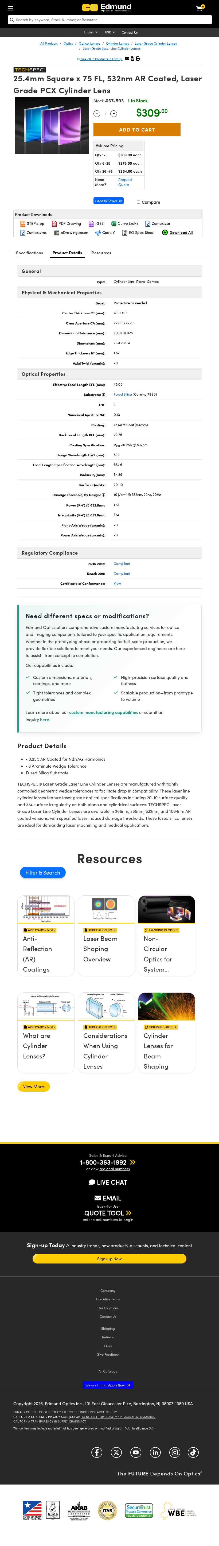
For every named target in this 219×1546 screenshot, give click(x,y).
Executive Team (108, 1299)
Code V (108, 232)
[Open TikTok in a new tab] (193, 1454)
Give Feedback (108, 1354)
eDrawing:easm (74, 232)
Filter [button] (32, 872)
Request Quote (125, 182)
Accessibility (107, 1412)
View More (33, 1086)
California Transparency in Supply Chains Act (49, 1421)
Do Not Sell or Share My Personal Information (118, 1417)
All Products (49, 43)
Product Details (67, 252)
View (117, 583)
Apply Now (105, 1385)
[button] (132, 58)
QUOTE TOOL (104, 1212)
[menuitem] (12, 7)
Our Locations (108, 1307)
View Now (46, 957)
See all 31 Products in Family (101, 59)
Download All (181, 232)
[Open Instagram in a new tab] (175, 1454)
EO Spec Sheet (141, 232)
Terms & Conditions (79, 1412)
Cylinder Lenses (117, 43)
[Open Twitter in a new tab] (116, 1454)
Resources (101, 252)
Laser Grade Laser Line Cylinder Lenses (111, 48)
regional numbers (115, 1168)
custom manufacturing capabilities (103, 712)
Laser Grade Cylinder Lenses (156, 43)
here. (45, 719)
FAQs (108, 1345)
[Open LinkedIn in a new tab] (155, 1454)
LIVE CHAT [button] (112, 1182)
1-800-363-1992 (103, 1162)
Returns (108, 1337)
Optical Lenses (89, 43)
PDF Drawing (69, 223)
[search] (110, 19)
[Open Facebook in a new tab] (97, 1454)
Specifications (29, 252)
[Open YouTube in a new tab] (136, 1454)
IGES (99, 223)
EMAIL (112, 1197)
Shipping (108, 1328)
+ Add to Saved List (108, 201)
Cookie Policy (50, 1412)
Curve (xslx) (127, 223)
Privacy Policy (25, 1412)
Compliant (122, 563)
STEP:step (35, 223)
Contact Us (130, 32)
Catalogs (108, 1371)
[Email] (127, 58)
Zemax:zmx (36, 232)
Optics (68, 43)
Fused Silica (123, 394)
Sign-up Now (109, 1258)
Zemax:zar (160, 223)
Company (107, 1290)
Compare (150, 202)
